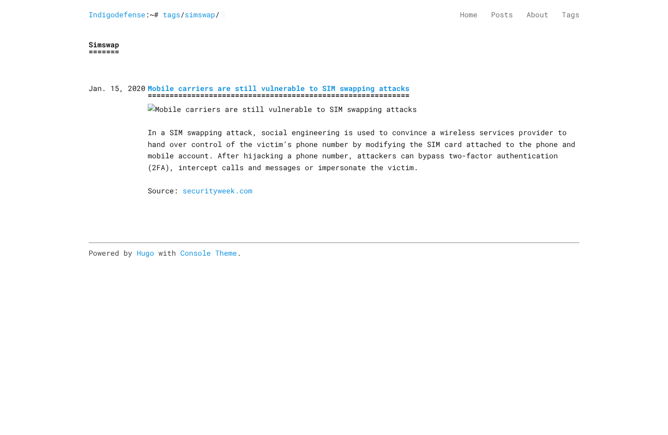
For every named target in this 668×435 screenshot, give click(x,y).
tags (171, 15)
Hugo (145, 253)
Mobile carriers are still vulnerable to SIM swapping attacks (278, 88)
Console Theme (208, 253)
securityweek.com (218, 191)
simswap (199, 15)
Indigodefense (117, 15)
